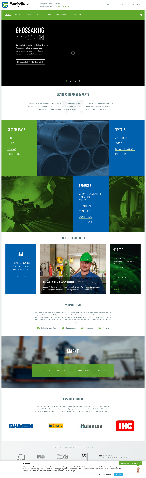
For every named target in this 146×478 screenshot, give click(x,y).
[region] (121, 467)
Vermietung (76, 15)
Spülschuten (120, 154)
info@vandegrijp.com (63, 7)
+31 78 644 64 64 (46, 7)
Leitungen (11, 148)
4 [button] (82, 82)
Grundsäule (84, 211)
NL (133, 5)
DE (143, 5)
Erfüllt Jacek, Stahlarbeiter (59, 281)
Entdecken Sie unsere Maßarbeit (30, 62)
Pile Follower (85, 222)
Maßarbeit (61, 15)
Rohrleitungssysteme (125, 148)
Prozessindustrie (82, 371)
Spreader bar (85, 205)
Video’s (39, 15)
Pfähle (10, 143)
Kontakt (124, 5)
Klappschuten (121, 137)
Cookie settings (105, 474)
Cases (29, 15)
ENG (138, 5)
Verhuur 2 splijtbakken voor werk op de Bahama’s (90, 197)
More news (118, 290)
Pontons (118, 143)
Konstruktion (13, 154)
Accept (118, 474)
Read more (88, 290)
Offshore (61, 371)
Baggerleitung (85, 216)
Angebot (111, 5)
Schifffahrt (44, 371)
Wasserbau (102, 371)
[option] (73, 53)
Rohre (10, 137)
